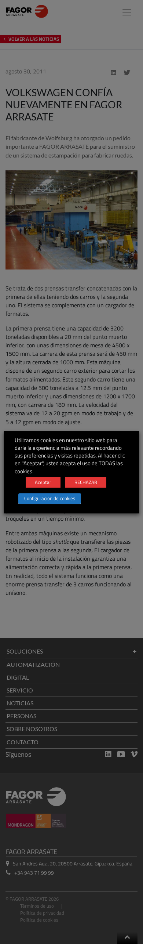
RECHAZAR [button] (85, 482)
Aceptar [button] (43, 482)
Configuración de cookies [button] (49, 498)
